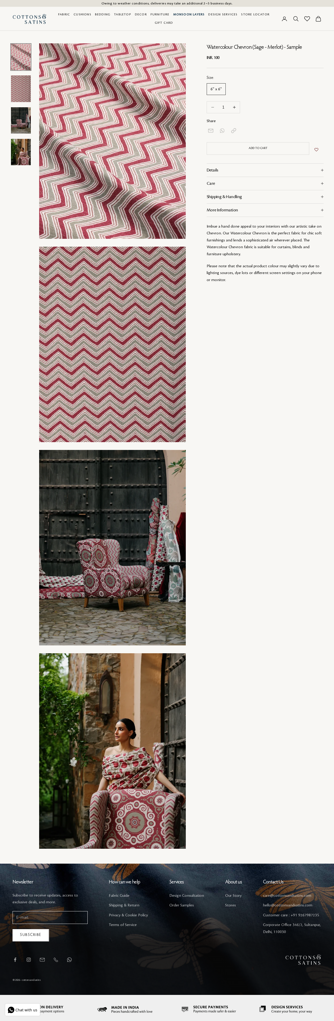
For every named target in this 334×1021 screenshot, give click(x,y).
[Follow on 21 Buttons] (42, 959)
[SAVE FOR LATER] (316, 150)
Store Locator (255, 14)
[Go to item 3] (20, 120)
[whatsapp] (222, 131)
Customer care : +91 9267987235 (291, 915)
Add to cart (258, 148)
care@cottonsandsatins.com (287, 896)
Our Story (233, 896)
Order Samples (181, 905)
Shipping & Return (124, 905)
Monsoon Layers (189, 14)
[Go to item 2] (20, 88)
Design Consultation (186, 896)
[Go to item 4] (20, 152)
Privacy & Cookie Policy (128, 915)
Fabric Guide (119, 896)
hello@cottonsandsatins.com (287, 905)
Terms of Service (123, 925)
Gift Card (164, 23)
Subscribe (30, 935)
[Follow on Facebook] (15, 959)
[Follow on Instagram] (28, 959)
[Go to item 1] (20, 57)
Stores (230, 905)
